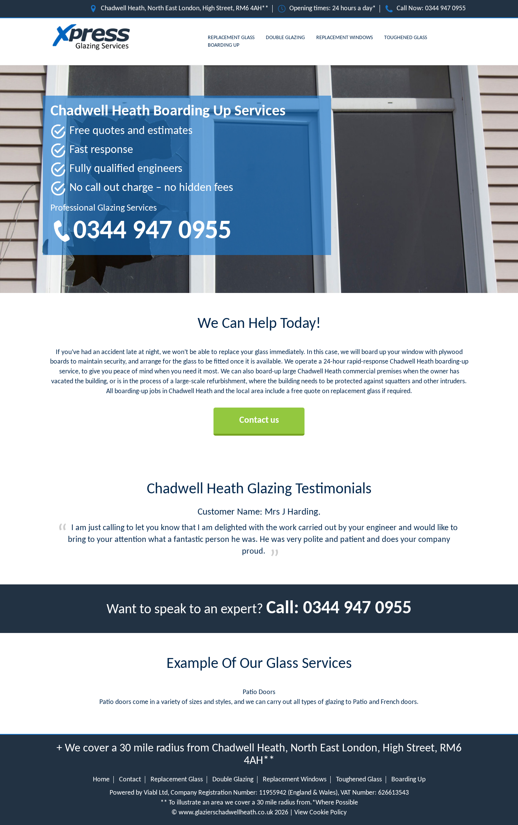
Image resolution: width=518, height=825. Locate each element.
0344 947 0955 (445, 8)
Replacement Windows (344, 38)
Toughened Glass (405, 38)
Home (101, 779)
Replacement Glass (231, 38)
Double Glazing (285, 38)
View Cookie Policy (320, 812)
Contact (130, 779)
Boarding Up (223, 45)
